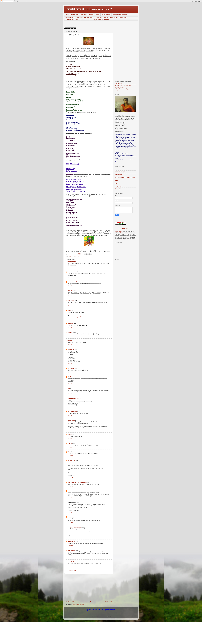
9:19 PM (70, 363)
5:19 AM (70, 447)
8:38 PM (70, 336)
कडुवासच (69, 434)
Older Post (108, 601)
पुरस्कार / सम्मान (74, 14)
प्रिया (69, 388)
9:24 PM (70, 383)
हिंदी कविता (91, 14)
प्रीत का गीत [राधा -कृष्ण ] (120, 171)
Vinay (69, 310)
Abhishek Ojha (72, 541)
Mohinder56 (71, 561)
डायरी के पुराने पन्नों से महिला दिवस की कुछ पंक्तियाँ (125, 177)
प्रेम (72, 256)
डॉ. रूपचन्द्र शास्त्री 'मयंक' (73, 398)
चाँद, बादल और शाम (72, 317)
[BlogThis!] (86, 254)
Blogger (110, 616)
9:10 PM (70, 344)
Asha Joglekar (71, 550)
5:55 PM (70, 497)
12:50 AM (70, 522)
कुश (68, 451)
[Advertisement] (89, 587)
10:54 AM (70, 455)
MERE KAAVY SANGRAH (72, 20)
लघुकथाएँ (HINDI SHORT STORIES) (100, 20)
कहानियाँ (97, 14)
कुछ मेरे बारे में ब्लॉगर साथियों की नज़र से (118, 17)
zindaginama (85, 20)
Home (67, 14)
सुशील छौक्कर (71, 290)
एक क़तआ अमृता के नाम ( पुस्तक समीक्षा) (123, 85)
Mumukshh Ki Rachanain (74, 527)
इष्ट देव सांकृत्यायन (72, 261)
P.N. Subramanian (72, 411)
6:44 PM (70, 295)
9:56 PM (70, 415)
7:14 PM (70, 305)
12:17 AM (70, 430)
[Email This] (85, 254)
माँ (115, 169)
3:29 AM (70, 438)
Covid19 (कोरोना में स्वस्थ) (121, 87)
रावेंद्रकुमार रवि (71, 349)
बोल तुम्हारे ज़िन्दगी (118, 186)
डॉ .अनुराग (70, 332)
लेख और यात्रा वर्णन (106, 14)
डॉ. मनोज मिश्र (71, 368)
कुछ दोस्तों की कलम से (70, 17)
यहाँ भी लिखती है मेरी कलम (102, 17)
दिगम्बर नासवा (71, 491)
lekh (70, 256)
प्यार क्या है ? (117, 180)
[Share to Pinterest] (91, 254)
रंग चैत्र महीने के (118, 189)
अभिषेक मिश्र (70, 323)
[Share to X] (88, 254)
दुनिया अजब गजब (118, 174)
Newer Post (70, 601)
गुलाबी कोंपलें (79, 317)
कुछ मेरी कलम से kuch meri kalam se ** (89, 9)
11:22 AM (70, 537)
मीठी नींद (117, 183)
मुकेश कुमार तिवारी (72, 460)
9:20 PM (70, 372)
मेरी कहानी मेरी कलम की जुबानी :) (120, 14)
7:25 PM (70, 512)
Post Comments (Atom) (78, 604)
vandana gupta (72, 271)
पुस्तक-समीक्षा (83, 14)
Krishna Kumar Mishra (73, 282)
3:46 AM (70, 557)
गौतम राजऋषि (71, 517)
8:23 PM (70, 327)
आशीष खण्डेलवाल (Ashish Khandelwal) (77, 482)
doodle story (118, 91)
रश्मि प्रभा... (70, 340)
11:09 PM (70, 545)
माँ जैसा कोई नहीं (118, 83)
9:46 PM (70, 407)
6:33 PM (70, 277)
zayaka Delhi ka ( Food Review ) (85, 17)
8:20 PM (70, 319)
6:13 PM (70, 267)
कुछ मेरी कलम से (125, 228)
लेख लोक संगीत (76, 256)
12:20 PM (70, 477)
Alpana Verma (71, 420)
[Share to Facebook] (89, 254)
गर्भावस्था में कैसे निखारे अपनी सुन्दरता (122, 89)
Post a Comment (72, 570)
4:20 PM (70, 567)
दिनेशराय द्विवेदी (71, 300)
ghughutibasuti (72, 376)
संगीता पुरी (70, 443)
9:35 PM (70, 393)
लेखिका (120, 232)
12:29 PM (70, 486)
